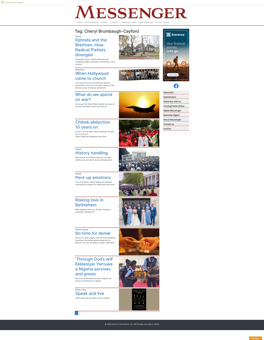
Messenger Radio (128, 22)
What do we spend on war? (93, 97)
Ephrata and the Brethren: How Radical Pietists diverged (91, 47)
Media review (80, 290)
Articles (103, 22)
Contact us (168, 124)
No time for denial (92, 233)
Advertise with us (172, 101)
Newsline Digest (171, 115)
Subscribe (168, 92)
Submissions (169, 97)
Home (79, 22)
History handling (91, 152)
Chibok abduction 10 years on (92, 125)
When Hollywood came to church (92, 76)
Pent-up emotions (93, 177)
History (78, 36)
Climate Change (81, 229)
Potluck (78, 149)
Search (166, 22)
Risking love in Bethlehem (89, 202)
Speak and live (89, 293)
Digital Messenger (146, 22)
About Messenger (172, 119)
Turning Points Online (173, 106)
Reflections (79, 70)
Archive (158, 22)
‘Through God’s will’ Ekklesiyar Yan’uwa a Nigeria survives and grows (94, 266)
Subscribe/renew (91, 22)
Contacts (114, 22)
